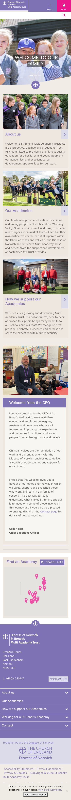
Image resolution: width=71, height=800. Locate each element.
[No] (67, 791)
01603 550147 (15, 678)
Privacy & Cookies (15, 773)
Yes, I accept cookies (35, 794)
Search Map (54, 562)
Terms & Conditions (49, 769)
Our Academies (12, 701)
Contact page (48, 511)
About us (8, 692)
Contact (7, 725)
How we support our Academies (24, 709)
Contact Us (58, 679)
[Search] (64, 15)
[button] (31, 75)
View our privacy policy (50, 789)
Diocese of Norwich (41, 742)
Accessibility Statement (18, 769)
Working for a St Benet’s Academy (26, 717)
